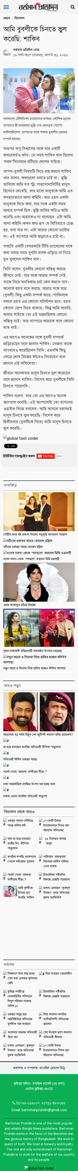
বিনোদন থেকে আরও (19, 811)
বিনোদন (19, 18)
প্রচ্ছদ (6, 18)
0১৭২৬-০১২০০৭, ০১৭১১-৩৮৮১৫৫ (40, 1103)
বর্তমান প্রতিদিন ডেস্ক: (26, 50)
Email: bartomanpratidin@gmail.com (39, 1110)
